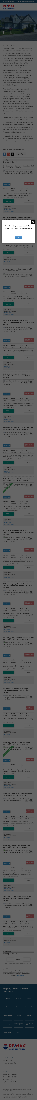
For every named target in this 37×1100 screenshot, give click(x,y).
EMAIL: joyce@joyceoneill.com (27, 1)
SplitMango (12, 1090)
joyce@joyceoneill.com (10, 1063)
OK (18, 237)
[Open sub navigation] (32, 6)
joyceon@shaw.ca (9, 211)
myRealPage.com (21, 975)
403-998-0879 (7, 210)
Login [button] (21, 154)
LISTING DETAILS (8, 201)
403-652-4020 (12, 1077)
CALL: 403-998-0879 (9, 1)
